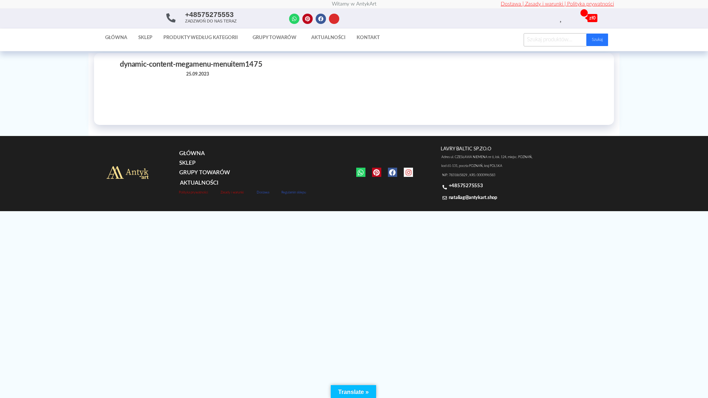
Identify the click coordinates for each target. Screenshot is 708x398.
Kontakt (368, 37)
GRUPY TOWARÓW (204, 172)
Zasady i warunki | (546, 4)
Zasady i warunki (232, 192)
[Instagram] (334, 19)
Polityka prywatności (590, 4)
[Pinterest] (307, 19)
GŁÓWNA (192, 153)
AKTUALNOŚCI (199, 183)
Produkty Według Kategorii (200, 37)
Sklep (145, 37)
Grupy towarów (274, 37)
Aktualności (328, 37)
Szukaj (597, 40)
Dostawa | (513, 4)
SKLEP (187, 163)
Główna (116, 37)
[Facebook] (321, 19)
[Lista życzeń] (561, 17)
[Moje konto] (569, 17)
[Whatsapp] (294, 19)
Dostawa (263, 192)
